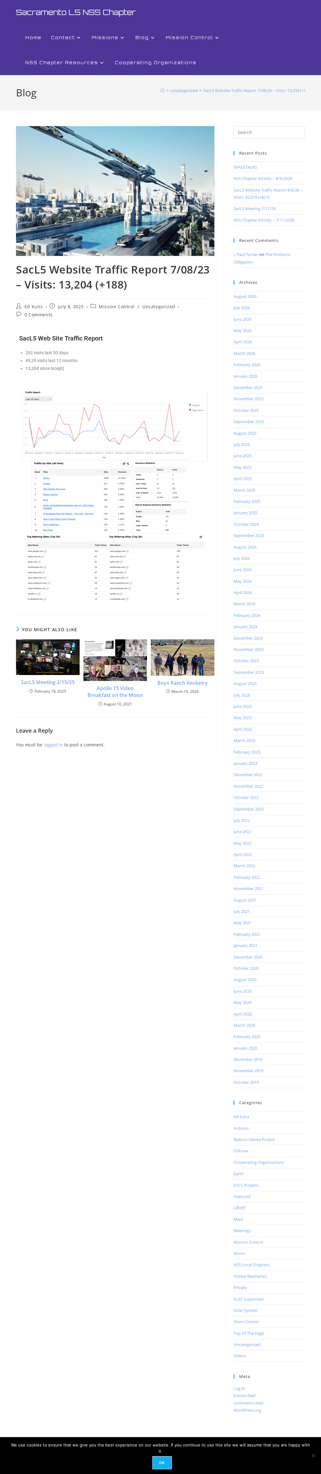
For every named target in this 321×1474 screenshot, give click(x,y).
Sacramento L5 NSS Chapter (76, 12)
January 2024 (245, 626)
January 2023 (245, 763)
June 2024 (242, 569)
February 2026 (247, 364)
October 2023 (246, 660)
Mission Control (116, 307)
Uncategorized (158, 307)
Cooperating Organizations (259, 1162)
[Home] (162, 90)
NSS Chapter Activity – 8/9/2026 (263, 178)
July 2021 (242, 911)
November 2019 (248, 1070)
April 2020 (243, 1014)
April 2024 (243, 592)
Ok (162, 1462)
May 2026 (242, 330)
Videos (240, 1356)
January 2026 (245, 376)
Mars (238, 1219)
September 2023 (249, 672)
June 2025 (242, 455)
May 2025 (242, 467)
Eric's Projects (246, 1185)
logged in (53, 745)
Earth (239, 1173)
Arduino (241, 1128)
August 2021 (245, 900)
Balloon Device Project (254, 1139)
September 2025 (249, 421)
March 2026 (244, 353)
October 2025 (246, 410)
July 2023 (242, 695)
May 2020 (242, 1002)
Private (240, 1287)
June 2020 (242, 991)
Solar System (246, 1310)
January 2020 (245, 1048)
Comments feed (248, 1403)
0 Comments (38, 315)
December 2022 (248, 774)
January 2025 (245, 512)
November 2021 (248, 888)
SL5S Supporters (249, 1299)
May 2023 (242, 717)
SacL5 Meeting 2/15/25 (48, 682)
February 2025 (247, 501)
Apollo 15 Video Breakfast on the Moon (115, 692)
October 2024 (246, 524)
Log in (239, 1388)
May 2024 (242, 581)
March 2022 (244, 865)
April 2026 (243, 342)
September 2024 (249, 535)
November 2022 (248, 786)
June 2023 (242, 706)
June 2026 (242, 319)
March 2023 (244, 740)
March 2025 (244, 490)
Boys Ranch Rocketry (182, 682)
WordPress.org (247, 1410)
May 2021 (242, 922)
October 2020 (246, 968)
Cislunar (241, 1151)
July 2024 (242, 558)
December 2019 (248, 1059)
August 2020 (245, 979)
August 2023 (245, 683)
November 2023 (248, 649)
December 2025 (248, 387)
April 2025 (243, 478)
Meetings (242, 1230)
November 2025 (248, 399)
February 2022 (247, 877)
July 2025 (242, 444)
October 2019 (246, 1082)
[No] (313, 1455)
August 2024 (245, 547)
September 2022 (249, 809)
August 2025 (245, 433)
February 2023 (247, 752)
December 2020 (248, 957)
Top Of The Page (249, 1333)
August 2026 (245, 296)
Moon (239, 1253)
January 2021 (245, 945)
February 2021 (247, 934)
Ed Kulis (33, 307)
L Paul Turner (246, 254)
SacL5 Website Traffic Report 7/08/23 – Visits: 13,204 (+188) (257, 90)
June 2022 (242, 831)
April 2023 (243, 729)
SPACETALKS (245, 167)
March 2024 (244, 603)
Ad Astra (241, 1116)
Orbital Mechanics (250, 1276)
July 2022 (242, 820)
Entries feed (244, 1395)
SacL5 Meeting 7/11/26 (255, 208)
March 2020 (244, 1025)
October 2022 (246, 797)
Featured (242, 1196)
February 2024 (247, 615)
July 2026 (242, 307)
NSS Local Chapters (252, 1264)
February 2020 (247, 1036)
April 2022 (243, 854)
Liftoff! (240, 1207)
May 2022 (242, 843)
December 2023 (248, 638)
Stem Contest (246, 1321)
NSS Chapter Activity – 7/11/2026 (264, 220)
